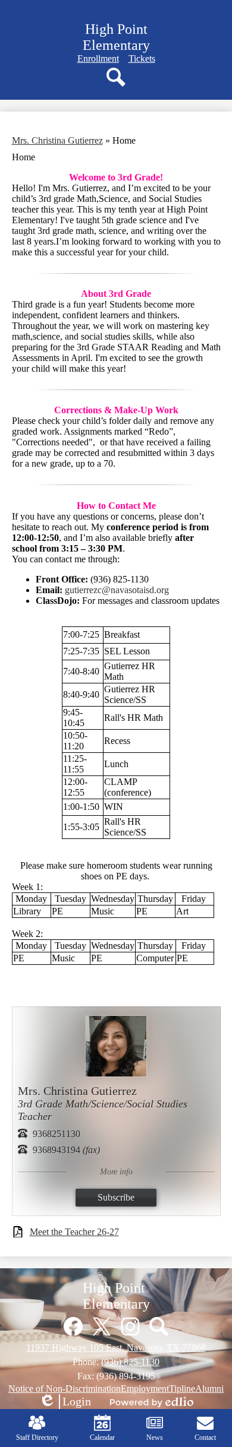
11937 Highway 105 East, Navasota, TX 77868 (116, 1347)
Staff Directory (37, 1437)
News (154, 1437)
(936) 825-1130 (130, 1362)
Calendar (102, 1437)
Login (65, 1402)
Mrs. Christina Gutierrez (57, 140)
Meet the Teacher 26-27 (74, 1232)
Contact (205, 1437)
